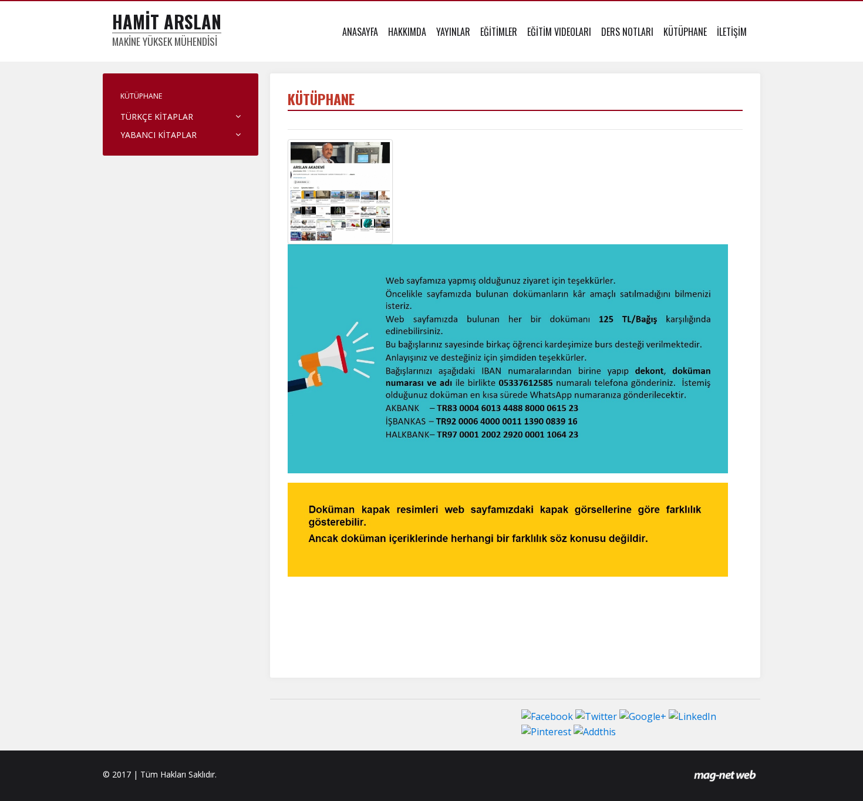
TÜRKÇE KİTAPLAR (156, 116)
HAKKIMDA (407, 32)
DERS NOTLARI (627, 32)
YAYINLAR (453, 32)
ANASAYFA (360, 32)
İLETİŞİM (732, 32)
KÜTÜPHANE (685, 32)
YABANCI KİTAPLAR (158, 134)
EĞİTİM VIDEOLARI (559, 32)
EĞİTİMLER (498, 32)
